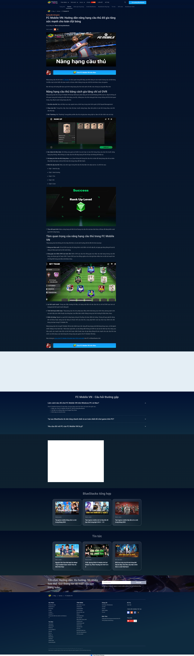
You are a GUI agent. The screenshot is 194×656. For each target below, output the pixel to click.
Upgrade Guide (128, 172)
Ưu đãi (49, 610)
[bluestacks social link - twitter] (138, 612)
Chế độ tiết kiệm (80, 615)
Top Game (50, 624)
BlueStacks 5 (51, 606)
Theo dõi (138, 582)
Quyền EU (77, 650)
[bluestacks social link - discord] (128, 612)
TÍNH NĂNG (64, 2)
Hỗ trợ (107, 2)
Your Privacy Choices (98, 655)
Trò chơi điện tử (51, 629)
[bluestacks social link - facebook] (135, 612)
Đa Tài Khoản (80, 610)
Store (91, 2)
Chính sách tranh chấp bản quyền (68, 650)
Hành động (51, 625)
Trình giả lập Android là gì (107, 620)
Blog (81, 2)
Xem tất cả (136, 158)
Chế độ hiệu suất (80, 623)
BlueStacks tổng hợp (103, 6)
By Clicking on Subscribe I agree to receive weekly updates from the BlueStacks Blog (121, 586)
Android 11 (51, 614)
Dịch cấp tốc (79, 617)
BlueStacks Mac (52, 604)
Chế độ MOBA (80, 608)
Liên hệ (103, 608)
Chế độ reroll (79, 621)
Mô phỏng (50, 636)
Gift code (120, 6)
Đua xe (50, 633)
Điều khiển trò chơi (81, 604)
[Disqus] (75, 461)
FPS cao (78, 628)
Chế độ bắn (79, 606)
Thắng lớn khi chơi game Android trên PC (111, 618)
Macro (78, 614)
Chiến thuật (51, 640)
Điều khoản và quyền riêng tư (54, 650)
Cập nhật (129, 604)
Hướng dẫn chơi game (129, 34)
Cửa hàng (50, 608)
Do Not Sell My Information (85, 650)
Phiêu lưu (50, 627)
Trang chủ (62, 6)
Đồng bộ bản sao (80, 612)
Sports (136, 169)
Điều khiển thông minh (82, 619)
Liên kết (100, 2)
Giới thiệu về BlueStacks (107, 604)
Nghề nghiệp (105, 610)
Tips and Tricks (128, 169)
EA (142, 169)
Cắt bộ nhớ (79, 625)
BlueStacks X (138, 172)
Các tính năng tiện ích (81, 632)
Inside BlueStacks (91, 6)
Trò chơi (73, 2)
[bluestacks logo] (52, 2)
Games (69, 6)
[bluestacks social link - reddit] (131, 612)
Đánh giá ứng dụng (79, 6)
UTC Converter (80, 634)
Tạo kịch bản (79, 626)
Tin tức (113, 6)
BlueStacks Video (130, 6)
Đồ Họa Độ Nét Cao (81, 630)
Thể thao (50, 638)
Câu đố (50, 631)
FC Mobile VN (65, 11)
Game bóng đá (51, 642)
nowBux (50, 612)
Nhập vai (50, 635)
